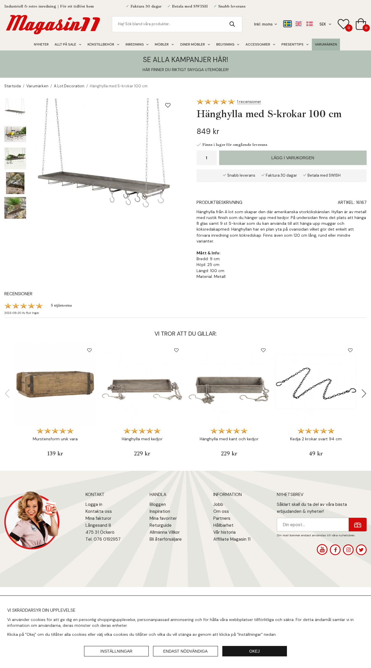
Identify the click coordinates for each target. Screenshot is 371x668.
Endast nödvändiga (185, 651)
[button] (364, 393)
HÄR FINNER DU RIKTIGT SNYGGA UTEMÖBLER (185, 69)
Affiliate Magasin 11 (231, 539)
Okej (254, 651)
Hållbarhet (223, 525)
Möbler (162, 44)
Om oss (221, 511)
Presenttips (292, 44)
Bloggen (158, 504)
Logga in (94, 504)
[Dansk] (309, 24)
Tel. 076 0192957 (103, 539)
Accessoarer (257, 44)
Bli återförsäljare (166, 539)
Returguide (161, 525)
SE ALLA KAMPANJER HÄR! (185, 59)
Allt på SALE (65, 44)
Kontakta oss (99, 511)
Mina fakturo (98, 518)
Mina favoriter (163, 518)
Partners (221, 518)
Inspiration (160, 511)
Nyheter (41, 44)
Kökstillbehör (101, 44)
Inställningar (116, 651)
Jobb (218, 504)
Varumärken (326, 44)
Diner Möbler (192, 44)
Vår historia (224, 532)
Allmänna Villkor (165, 532)
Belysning (225, 44)
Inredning (134, 44)
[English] (298, 24)
